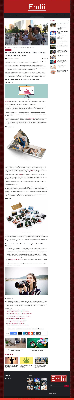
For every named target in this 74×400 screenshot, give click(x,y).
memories (12, 328)
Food (37, 14)
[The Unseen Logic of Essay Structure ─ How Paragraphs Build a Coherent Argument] (53, 52)
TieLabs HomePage (52, 393)
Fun (29, 14)
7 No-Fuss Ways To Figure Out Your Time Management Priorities (62, 71)
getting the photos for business (15, 259)
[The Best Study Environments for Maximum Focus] (53, 57)
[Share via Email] (37, 333)
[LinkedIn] (24, 333)
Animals (57, 14)
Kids (54, 14)
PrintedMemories (30, 170)
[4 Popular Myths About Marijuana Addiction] (26, 360)
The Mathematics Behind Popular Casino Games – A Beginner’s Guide (61, 61)
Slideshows (7, 101)
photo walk (21, 174)
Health (40, 14)
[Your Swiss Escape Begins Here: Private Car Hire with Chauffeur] (53, 47)
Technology (15, 14)
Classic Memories (30, 118)
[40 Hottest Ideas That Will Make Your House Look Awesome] (41, 360)
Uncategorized (11, 47)
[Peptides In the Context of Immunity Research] (53, 67)
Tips (64, 14)
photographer (27, 328)
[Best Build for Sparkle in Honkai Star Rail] (53, 33)
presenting (41, 328)
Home (10, 14)
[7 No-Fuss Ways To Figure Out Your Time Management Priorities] (53, 72)
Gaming (33, 14)
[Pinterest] (29, 333)
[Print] (39, 333)
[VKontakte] (34, 333)
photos (34, 328)
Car (47, 14)
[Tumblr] (26, 333)
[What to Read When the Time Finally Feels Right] (53, 42)
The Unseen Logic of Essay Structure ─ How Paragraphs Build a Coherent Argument (62, 51)
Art (61, 14)
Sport (44, 14)
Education (25, 14)
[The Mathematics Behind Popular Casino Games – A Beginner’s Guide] (53, 62)
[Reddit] (32, 333)
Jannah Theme (15, 398)
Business (20, 14)
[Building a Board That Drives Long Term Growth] (53, 38)
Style (51, 14)
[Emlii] (37, 6)
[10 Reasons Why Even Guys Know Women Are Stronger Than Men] (11, 360)
